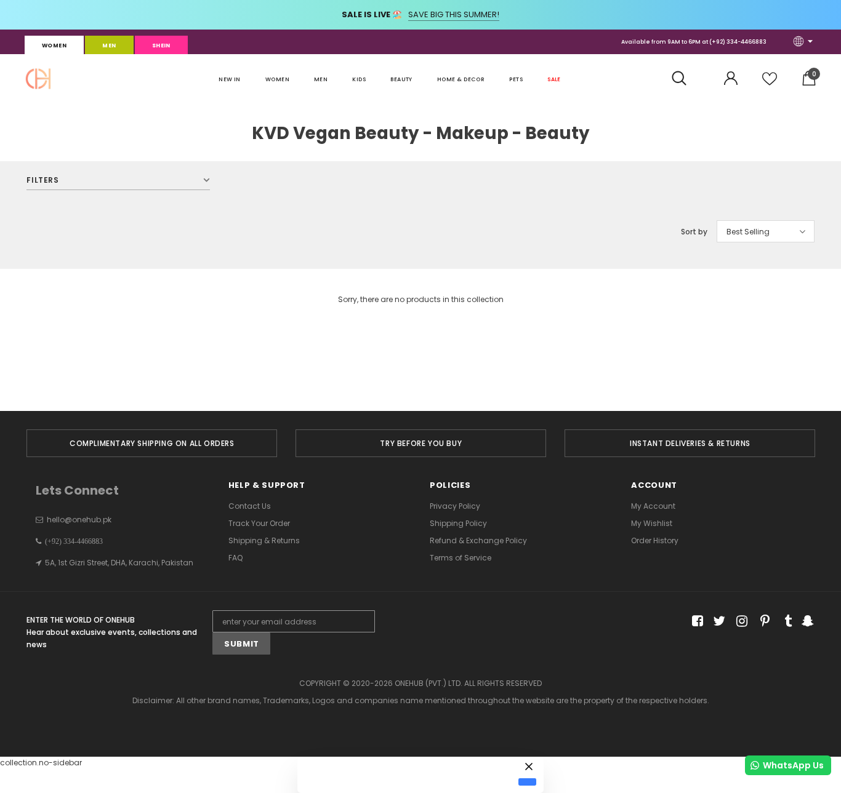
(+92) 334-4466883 (738, 42)
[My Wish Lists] (769, 83)
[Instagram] (739, 621)
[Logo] (38, 78)
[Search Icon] (685, 78)
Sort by (694, 231)
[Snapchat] (806, 621)
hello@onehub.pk (79, 519)
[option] (151, 443)
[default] (527, 782)
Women (54, 45)
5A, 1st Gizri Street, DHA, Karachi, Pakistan (119, 562)
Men (109, 45)
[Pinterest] (762, 621)
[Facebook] (695, 621)
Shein (161, 45)
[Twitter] (717, 621)
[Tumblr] (784, 621)
